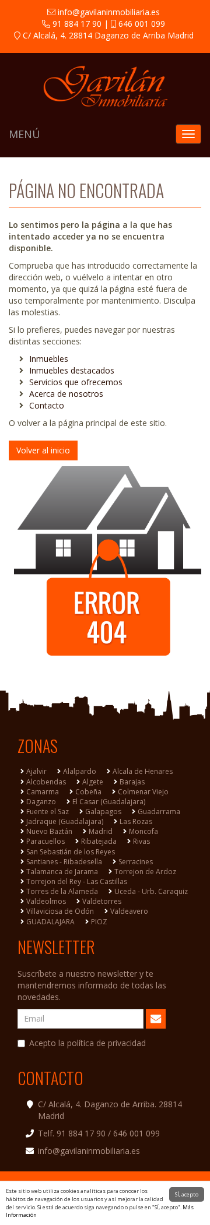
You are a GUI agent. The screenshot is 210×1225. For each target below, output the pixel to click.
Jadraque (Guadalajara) (64, 821)
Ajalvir (36, 771)
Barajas (132, 782)
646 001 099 (140, 23)
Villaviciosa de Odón (60, 911)
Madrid (101, 831)
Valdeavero (129, 911)
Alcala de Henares (143, 771)
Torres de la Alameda (62, 891)
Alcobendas (46, 782)
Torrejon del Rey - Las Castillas (76, 881)
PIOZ (99, 922)
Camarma (42, 792)
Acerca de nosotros (66, 393)
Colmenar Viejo (143, 792)
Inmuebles (48, 358)
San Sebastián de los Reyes (70, 852)
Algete (92, 782)
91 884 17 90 (76, 23)
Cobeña (88, 792)
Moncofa (143, 831)
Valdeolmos (46, 901)
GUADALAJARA (50, 922)
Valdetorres (101, 901)
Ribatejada (99, 841)
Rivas (141, 841)
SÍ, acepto (186, 1194)
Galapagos (103, 811)
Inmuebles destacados (71, 370)
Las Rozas (136, 821)
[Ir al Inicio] (105, 86)
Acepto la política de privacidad (87, 1042)
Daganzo (41, 802)
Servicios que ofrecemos (76, 382)
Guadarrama (159, 811)
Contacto (46, 405)
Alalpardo (79, 771)
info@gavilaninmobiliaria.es (107, 11)
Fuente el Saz (47, 811)
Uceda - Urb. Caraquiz (151, 891)
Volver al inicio (43, 450)
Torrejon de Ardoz (145, 871)
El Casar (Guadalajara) (108, 802)
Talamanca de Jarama (62, 871)
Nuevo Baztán (49, 831)
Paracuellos (45, 841)
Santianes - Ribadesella (64, 862)
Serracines (135, 862)
